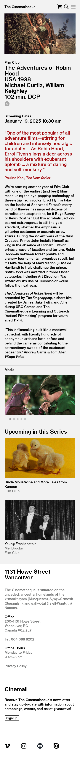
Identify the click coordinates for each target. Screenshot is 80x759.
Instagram (24, 746)
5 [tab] (25, 419)
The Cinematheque (20, 7)
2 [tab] (14, 419)
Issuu (56, 746)
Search (66, 6)
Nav (73, 6)
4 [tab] (21, 419)
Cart (59, 6)
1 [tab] (10, 419)
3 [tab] (18, 419)
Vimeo (7, 746)
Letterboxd (40, 746)
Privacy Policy (16, 666)
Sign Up (11, 718)
